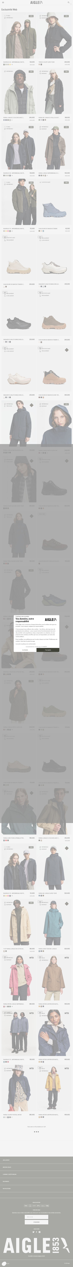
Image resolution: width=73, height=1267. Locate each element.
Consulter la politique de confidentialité (26, 644)
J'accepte (48, 650)
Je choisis (25, 650)
